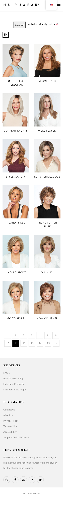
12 (24, 343)
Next (56, 343)
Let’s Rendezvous (47, 176)
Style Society (16, 176)
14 (40, 343)
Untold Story (16, 272)
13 (32, 343)
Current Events (16, 130)
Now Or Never (47, 318)
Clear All (19, 24)
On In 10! (47, 272)
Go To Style (15, 318)
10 (7, 343)
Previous (7, 335)
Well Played (47, 130)
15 (48, 343)
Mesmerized (47, 80)
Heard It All (16, 222)
